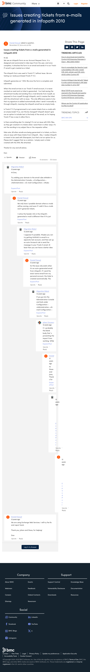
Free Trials (15, 653)
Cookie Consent (26, 656)
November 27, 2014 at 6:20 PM (20, 45)
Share (34, 157)
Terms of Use (74, 659)
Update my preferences (50, 653)
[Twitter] (77, 47)
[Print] (72, 47)
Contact (5, 653)
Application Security (70, 653)
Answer (22, 157)
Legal (24, 653)
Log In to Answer (30, 547)
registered (69, 662)
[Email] (66, 47)
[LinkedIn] (82, 47)
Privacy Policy (34, 653)
